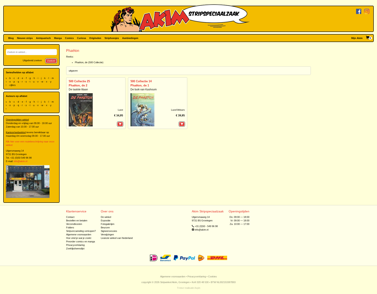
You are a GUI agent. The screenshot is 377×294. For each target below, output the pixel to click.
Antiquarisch (43, 38)
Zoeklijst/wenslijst (75, 248)
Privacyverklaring (75, 245)
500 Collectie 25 (79, 81)
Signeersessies (109, 231)
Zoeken (51, 61)
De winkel (106, 217)
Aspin (197, 288)
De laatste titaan (78, 89)
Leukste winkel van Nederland (117, 238)
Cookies (212, 276)
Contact (70, 217)
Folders (70, 227)
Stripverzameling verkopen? (81, 231)
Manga (58, 38)
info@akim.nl (20, 161)
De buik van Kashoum (143, 89)
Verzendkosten (74, 224)
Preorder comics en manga (80, 241)
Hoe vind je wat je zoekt (78, 238)
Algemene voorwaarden (78, 234)
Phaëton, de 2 (78, 85)
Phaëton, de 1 (139, 85)
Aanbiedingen (130, 38)
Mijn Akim (357, 38)
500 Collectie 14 (141, 81)
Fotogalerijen (107, 224)
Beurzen (105, 227)
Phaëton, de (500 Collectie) (89, 62)
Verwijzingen (107, 234)
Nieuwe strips (25, 38)
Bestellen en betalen (76, 220)
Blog (11, 38)
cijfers (13, 85)
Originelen (95, 38)
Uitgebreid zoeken (32, 60)
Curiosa (81, 38)
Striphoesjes (112, 38)
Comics (69, 38)
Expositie (105, 220)
